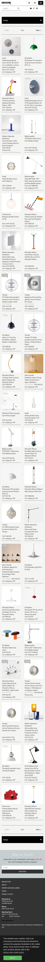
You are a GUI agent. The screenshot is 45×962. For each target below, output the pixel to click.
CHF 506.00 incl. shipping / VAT (32, 417)
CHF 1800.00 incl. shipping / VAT (33, 220)
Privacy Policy (7, 894)
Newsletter (6, 882)
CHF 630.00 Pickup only (10, 143)
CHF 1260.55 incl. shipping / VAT (33, 302)
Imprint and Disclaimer (11, 888)
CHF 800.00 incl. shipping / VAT (11, 613)
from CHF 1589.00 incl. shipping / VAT (33, 650)
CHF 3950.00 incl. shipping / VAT (32, 260)
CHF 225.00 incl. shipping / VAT (31, 732)
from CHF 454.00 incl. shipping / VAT (32, 773)
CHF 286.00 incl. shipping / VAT (9, 342)
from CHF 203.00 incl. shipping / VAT (11, 260)
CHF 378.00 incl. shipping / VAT (33, 65)
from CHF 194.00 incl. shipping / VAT (10, 65)
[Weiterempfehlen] (30, 8)
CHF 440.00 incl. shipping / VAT (31, 531)
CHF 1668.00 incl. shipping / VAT (33, 342)
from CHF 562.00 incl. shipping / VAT (10, 454)
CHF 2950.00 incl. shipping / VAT (10, 381)
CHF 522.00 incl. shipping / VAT (9, 650)
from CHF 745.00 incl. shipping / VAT (33, 143)
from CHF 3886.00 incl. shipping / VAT (33, 182)
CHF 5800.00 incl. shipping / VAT (34, 492)
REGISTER (22, 871)
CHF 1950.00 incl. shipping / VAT (33, 812)
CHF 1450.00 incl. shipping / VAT (8, 104)
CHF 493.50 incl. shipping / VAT (33, 381)
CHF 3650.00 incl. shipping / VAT (10, 812)
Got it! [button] (12, 958)
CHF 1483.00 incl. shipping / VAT (10, 531)
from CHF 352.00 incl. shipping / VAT (10, 220)
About (4, 885)
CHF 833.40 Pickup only (33, 688)
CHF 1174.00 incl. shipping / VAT (33, 573)
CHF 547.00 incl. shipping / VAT (10, 492)
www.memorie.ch (8, 920)
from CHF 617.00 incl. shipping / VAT (11, 732)
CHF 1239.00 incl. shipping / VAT (9, 182)
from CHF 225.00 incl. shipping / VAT (33, 104)
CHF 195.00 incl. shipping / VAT (11, 773)
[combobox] (22, 20)
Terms (4, 891)
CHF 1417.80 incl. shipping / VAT (10, 302)
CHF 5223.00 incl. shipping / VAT (11, 417)
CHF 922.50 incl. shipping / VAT (10, 689)
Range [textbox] (5, 20)
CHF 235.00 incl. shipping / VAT (34, 613)
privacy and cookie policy (13, 952)
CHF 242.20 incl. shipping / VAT (11, 573)
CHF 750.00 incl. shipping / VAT (33, 454)
